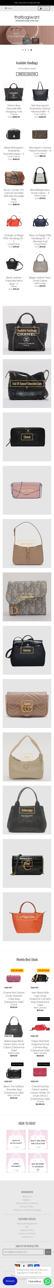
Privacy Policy (27, 1206)
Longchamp (14, 244)
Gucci (14, 201)
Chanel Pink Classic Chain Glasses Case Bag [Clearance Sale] (14, 997)
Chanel (13, 114)
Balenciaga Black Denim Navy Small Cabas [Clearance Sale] (14, 1045)
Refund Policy (27, 1230)
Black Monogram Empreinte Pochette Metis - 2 (13, 150)
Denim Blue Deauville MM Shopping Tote (14, 108)
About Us (27, 1196)
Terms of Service (27, 1233)
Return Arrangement (27, 1223)
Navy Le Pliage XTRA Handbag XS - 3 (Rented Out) (40, 238)
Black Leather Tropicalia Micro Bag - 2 (14, 280)
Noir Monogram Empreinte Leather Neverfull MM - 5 (40, 108)
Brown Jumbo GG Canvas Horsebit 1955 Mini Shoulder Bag (14, 194)
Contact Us (27, 1236)
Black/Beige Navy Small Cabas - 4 (40, 191)
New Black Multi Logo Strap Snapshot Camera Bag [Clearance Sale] (40, 999)
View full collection (27, 74)
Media (26, 1199)
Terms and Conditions (27, 1203)
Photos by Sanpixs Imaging (27, 1209)
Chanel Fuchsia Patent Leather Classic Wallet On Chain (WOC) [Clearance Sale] (40, 1092)
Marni (13, 286)
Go (48, 1252)
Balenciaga (40, 195)
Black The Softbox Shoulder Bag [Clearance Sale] (14, 1089)
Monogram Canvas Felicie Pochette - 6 (40, 149)
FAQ (27, 1226)
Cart (45, 8)
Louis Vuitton (40, 114)
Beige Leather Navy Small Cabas (40, 279)
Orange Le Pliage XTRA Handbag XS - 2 (14, 238)
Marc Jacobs (40, 1007)
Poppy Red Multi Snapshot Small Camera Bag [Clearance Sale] (40, 1045)
